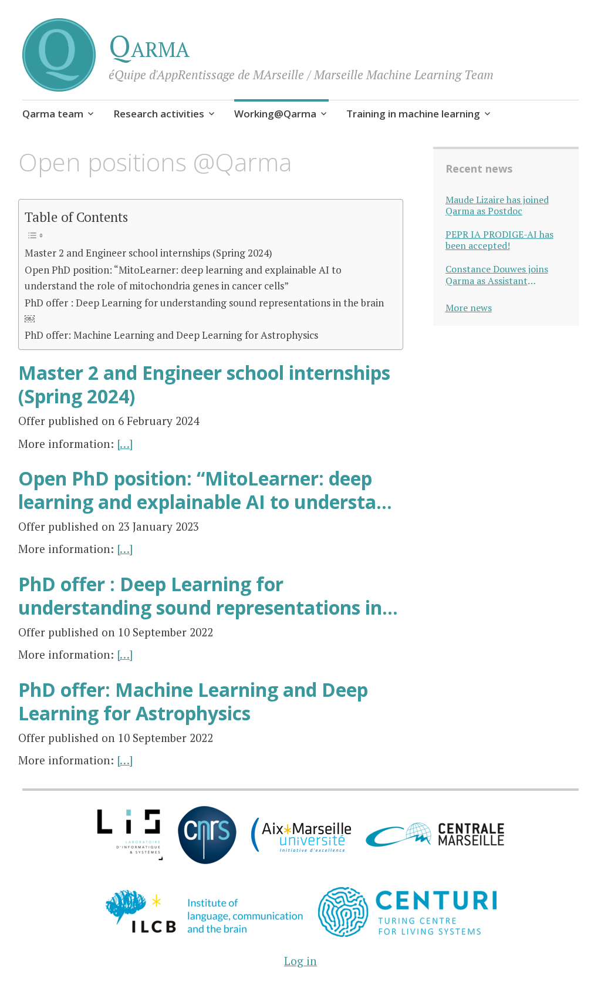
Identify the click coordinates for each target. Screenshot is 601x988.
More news (468, 307)
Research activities (158, 113)
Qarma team (52, 113)
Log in (300, 960)
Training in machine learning (413, 113)
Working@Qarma (275, 113)
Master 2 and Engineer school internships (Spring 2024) (148, 252)
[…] (125, 443)
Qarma (149, 45)
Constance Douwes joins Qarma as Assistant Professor (496, 275)
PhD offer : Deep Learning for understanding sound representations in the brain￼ (204, 310)
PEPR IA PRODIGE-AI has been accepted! (499, 240)
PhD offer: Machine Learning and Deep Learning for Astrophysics (171, 335)
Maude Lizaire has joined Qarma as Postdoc (497, 205)
